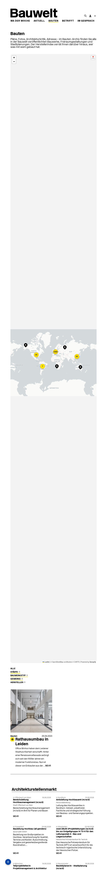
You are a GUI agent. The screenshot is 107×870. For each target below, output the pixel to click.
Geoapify (93, 662)
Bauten (53, 21)
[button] (26, 345)
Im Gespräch (86, 21)
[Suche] (85, 16)
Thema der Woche (18, 21)
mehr (48, 766)
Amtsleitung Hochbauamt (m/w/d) (73, 800)
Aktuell (39, 21)
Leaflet (46, 662)
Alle (12, 669)
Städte (14, 672)
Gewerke (15, 679)
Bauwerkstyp (18, 676)
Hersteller (17, 682)
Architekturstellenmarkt (34, 790)
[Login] (90, 16)
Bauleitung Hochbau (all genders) (29, 829)
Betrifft (68, 21)
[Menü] (95, 16)
